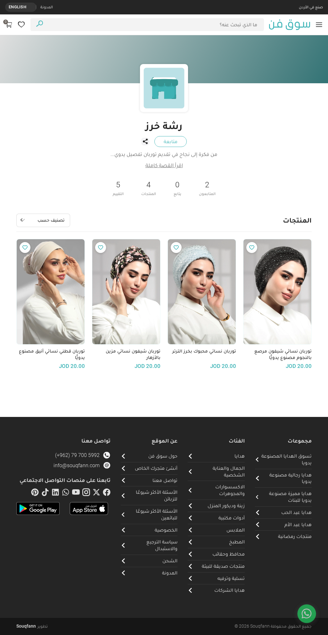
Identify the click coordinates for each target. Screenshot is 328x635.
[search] (40, 24)
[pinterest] (35, 493)
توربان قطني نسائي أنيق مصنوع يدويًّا (52, 354)
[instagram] (86, 493)
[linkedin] (55, 493)
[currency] (32, 7)
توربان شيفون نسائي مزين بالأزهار (133, 354)
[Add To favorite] (251, 247)
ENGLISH (17, 6)
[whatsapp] (66, 493)
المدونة (46, 6)
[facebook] (107, 493)
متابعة (170, 141)
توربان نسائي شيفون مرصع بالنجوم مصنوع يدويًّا (283, 354)
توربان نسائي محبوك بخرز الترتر (204, 351)
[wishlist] (21, 24)
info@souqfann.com (76, 465)
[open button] (319, 24)
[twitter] (96, 493)
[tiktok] (45, 493)
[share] (145, 141)
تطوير (32, 626)
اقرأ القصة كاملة (164, 165)
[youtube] (76, 493)
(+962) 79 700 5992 (77, 455)
